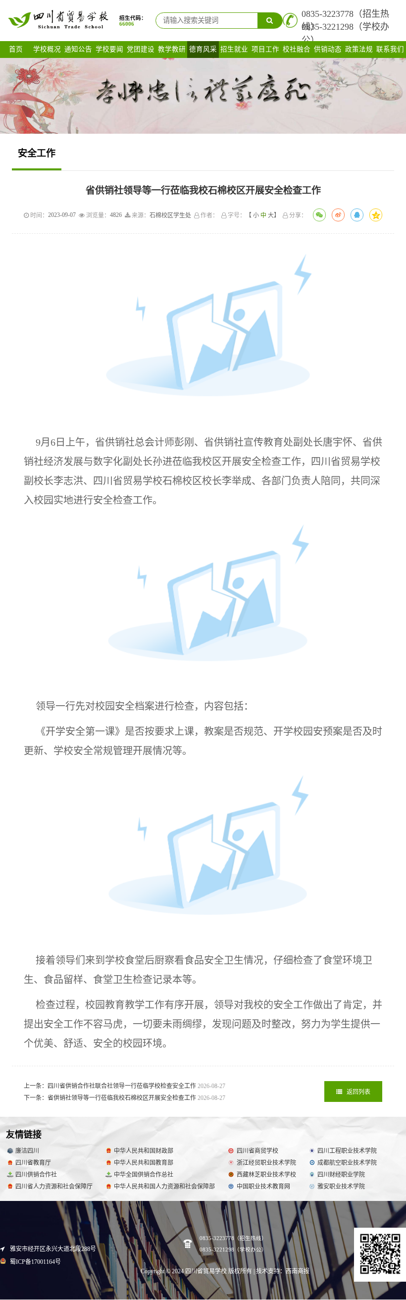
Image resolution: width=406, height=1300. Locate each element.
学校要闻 (109, 49)
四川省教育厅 (33, 1162)
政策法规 (359, 49)
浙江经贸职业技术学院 (266, 1162)
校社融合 (296, 49)
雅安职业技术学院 (341, 1186)
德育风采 (203, 49)
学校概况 (47, 49)
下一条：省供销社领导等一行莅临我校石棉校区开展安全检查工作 (124, 1097)
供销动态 (328, 49)
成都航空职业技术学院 (347, 1162)
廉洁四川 (27, 1150)
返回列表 (357, 1092)
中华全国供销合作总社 (143, 1174)
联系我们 (390, 49)
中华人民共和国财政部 (143, 1150)
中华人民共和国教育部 (143, 1162)
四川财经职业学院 (341, 1174)
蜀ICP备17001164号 (34, 1261)
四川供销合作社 (36, 1174)
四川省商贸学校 (257, 1150)
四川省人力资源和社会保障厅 (54, 1186)
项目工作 (265, 49)
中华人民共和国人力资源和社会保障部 (164, 1186)
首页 (16, 49)
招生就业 (234, 49)
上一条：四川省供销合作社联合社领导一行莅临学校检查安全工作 (124, 1086)
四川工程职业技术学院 (347, 1150)
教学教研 (172, 49)
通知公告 (78, 49)
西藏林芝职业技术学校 (266, 1174)
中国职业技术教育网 (263, 1186)
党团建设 (140, 49)
